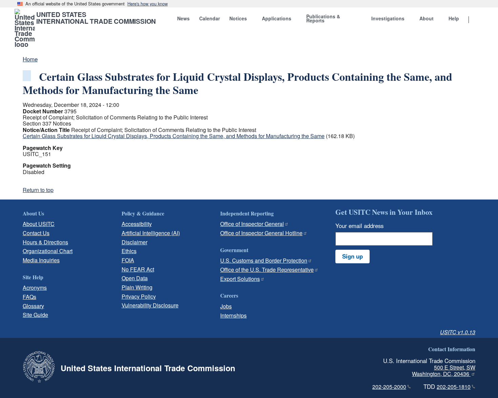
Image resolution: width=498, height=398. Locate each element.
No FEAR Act (138, 269)
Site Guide (35, 315)
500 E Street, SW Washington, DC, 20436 (443, 370)
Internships (233, 315)
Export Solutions (240, 279)
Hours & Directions (45, 242)
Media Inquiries (41, 260)
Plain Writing (137, 287)
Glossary (33, 306)
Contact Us (36, 233)
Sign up (352, 256)
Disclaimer (134, 242)
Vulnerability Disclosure (150, 305)
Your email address (359, 225)
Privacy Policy (139, 296)
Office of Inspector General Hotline (261, 233)
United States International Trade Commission (96, 18)
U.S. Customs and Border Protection (263, 260)
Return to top (38, 190)
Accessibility (137, 224)
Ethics (129, 251)
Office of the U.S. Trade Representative (267, 269)
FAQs (29, 297)
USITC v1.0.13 (457, 332)
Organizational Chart (47, 251)
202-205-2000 (389, 387)
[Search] (477, 20)
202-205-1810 (454, 387)
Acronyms (35, 287)
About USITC (39, 224)
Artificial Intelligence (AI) (151, 233)
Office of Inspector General (252, 224)
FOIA (128, 260)
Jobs (226, 306)
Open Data (135, 278)
